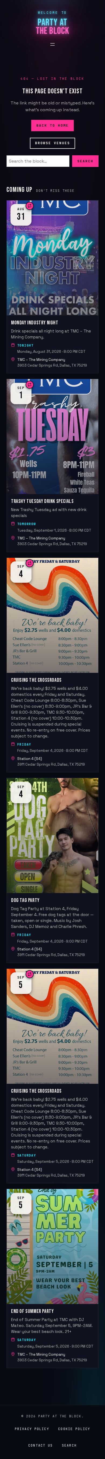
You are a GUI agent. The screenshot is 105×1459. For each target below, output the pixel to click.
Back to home (52, 125)
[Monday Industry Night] (52, 286)
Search (85, 161)
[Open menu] (52, 44)
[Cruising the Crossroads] (52, 665)
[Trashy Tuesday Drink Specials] (52, 465)
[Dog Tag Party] (52, 870)
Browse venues (52, 143)
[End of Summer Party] (52, 1278)
